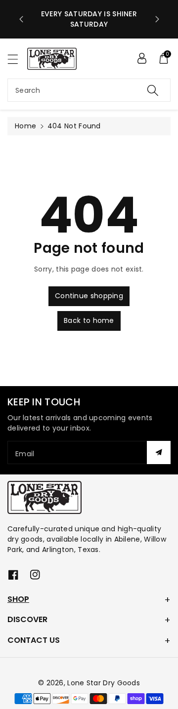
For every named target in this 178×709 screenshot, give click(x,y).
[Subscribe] (159, 452)
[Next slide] (157, 19)
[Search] (152, 90)
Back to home (89, 320)
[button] (17, 59)
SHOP (18, 599)
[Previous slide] (21, 19)
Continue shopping (89, 296)
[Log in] (142, 58)
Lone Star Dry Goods (103, 683)
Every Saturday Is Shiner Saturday (89, 19)
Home (25, 126)
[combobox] (89, 90)
